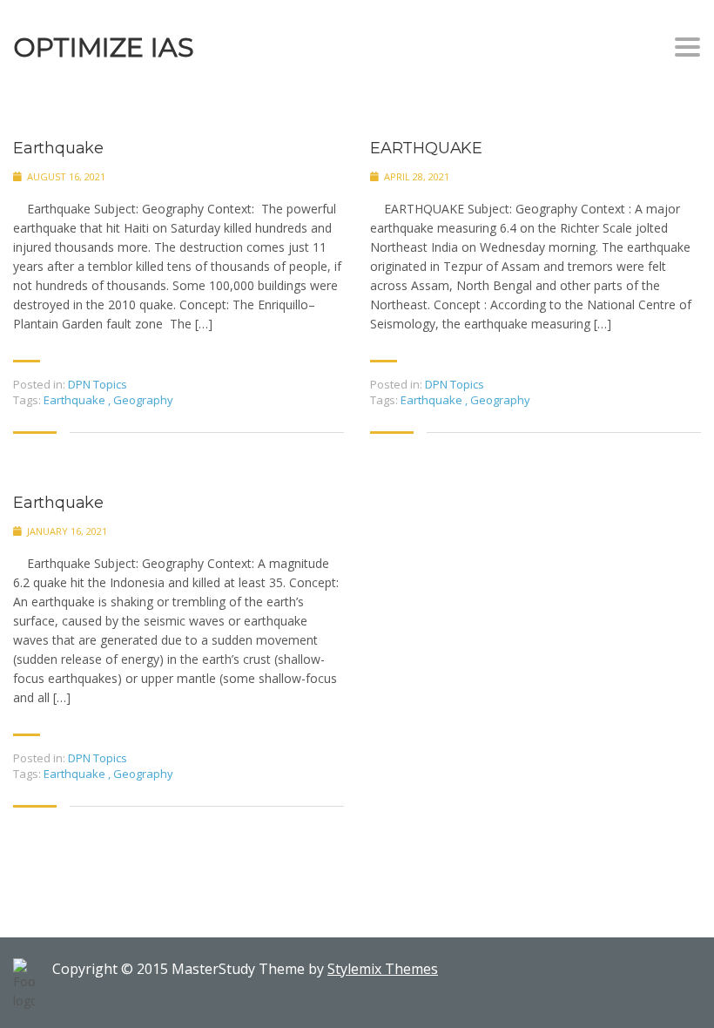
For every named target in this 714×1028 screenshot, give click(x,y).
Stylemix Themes (382, 968)
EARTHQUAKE (426, 148)
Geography (143, 400)
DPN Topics (97, 384)
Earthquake (58, 148)
